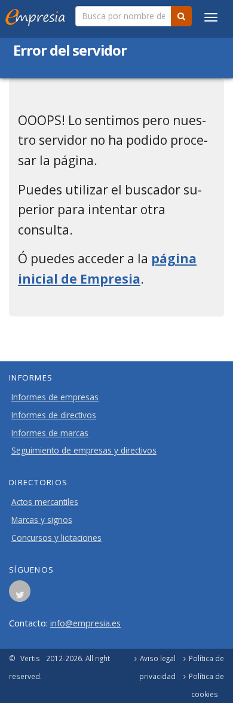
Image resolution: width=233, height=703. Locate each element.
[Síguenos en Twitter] (19, 595)
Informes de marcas (49, 433)
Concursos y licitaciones (56, 537)
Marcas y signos (41, 520)
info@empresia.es (85, 623)
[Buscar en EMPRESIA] (181, 16)
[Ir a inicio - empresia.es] (37, 15)
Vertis (30, 658)
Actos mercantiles (44, 502)
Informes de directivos (53, 415)
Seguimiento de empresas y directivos (84, 450)
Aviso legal (158, 658)
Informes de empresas (55, 397)
